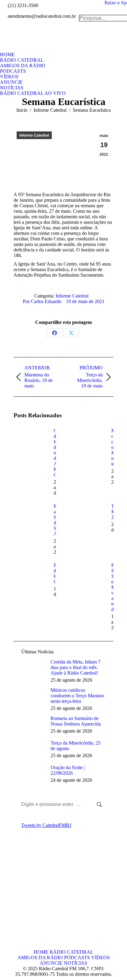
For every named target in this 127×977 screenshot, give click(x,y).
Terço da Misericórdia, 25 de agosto (75, 745)
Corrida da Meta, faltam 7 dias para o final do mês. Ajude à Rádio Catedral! (75, 667)
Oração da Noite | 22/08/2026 (68, 770)
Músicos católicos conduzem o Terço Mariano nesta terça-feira (77, 695)
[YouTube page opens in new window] (18, 906)
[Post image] (30, 442)
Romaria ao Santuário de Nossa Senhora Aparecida (76, 721)
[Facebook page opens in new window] (18, 897)
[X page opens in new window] (27, 897)
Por (42, 301)
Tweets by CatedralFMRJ (46, 825)
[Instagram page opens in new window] (27, 906)
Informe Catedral (34, 135)
